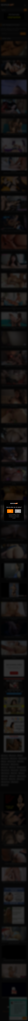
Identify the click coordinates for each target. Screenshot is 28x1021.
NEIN (18, 511)
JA (10, 511)
